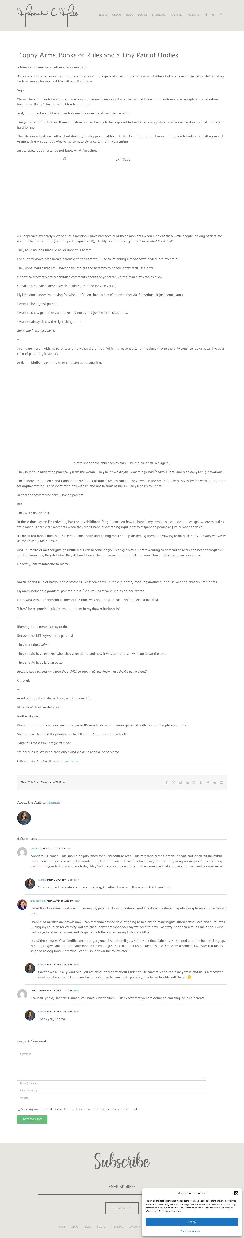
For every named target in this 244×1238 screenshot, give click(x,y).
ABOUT (75, 1226)
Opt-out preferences (190, 1231)
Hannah (24, 761)
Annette (34, 848)
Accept (192, 1222)
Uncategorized (56, 761)
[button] (236, 1193)
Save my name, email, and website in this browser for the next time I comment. (79, 1109)
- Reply (68, 848)
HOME (62, 1226)
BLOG (88, 1226)
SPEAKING (117, 1226)
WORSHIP (134, 1226)
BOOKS (101, 1226)
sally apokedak (37, 900)
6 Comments (71, 761)
